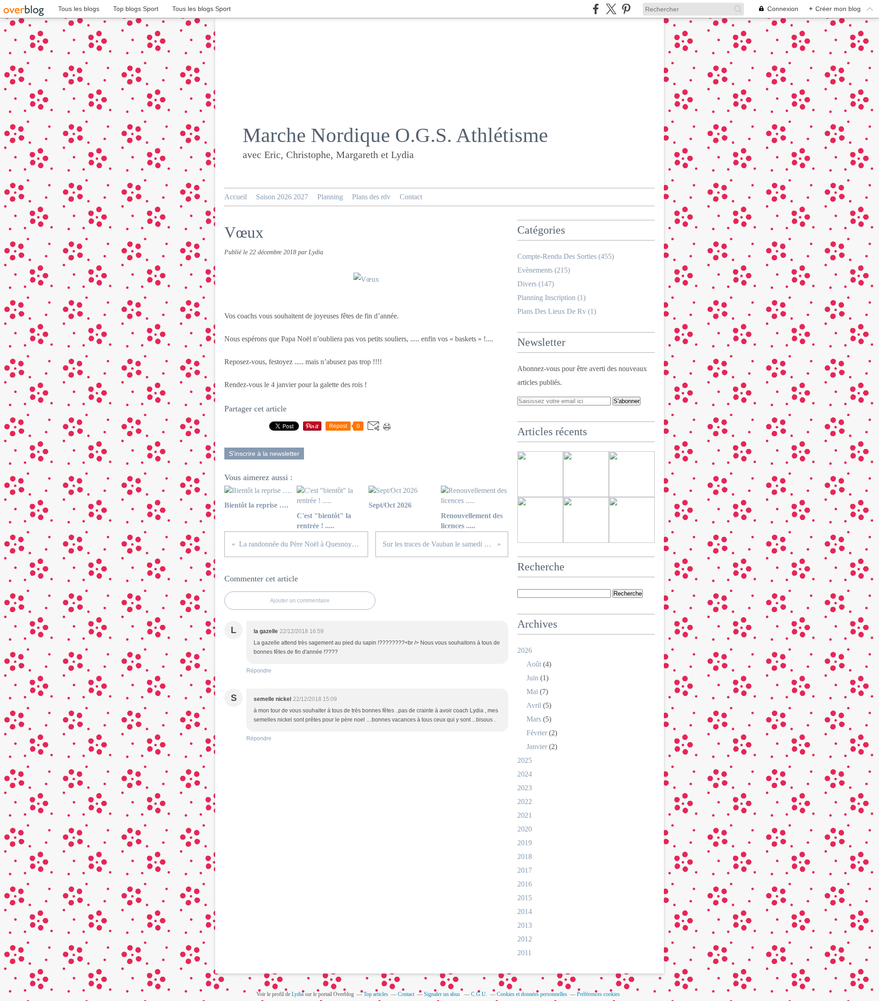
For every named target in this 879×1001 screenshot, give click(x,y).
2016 (524, 884)
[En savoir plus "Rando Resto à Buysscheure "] (586, 520)
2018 (524, 856)
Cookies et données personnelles (532, 994)
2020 (524, 829)
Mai (532, 691)
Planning (330, 197)
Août (533, 664)
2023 (524, 788)
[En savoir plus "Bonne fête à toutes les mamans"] (632, 520)
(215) (543, 270)
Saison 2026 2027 (282, 197)
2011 (524, 953)
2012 (524, 939)
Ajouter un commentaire (300, 600)
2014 (524, 911)
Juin (532, 678)
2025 (524, 760)
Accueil (235, 197)
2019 (524, 843)
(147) (535, 284)
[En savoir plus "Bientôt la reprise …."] (540, 474)
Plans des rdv (371, 197)
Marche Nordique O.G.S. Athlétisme (395, 135)
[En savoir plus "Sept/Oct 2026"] (632, 474)
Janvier (536, 746)
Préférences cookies (598, 994)
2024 (524, 774)
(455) (565, 256)
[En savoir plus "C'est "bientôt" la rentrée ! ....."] (586, 474)
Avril (533, 705)
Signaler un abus (442, 994)
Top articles (376, 994)
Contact (411, 197)
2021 (524, 815)
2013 (524, 925)
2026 (524, 650)
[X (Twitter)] (611, 9)
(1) (551, 297)
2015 (524, 898)
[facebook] (596, 9)
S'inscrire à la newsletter (264, 453)
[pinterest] (626, 9)
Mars (533, 719)
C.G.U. (479, 994)
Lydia (298, 994)
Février (536, 733)
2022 (524, 801)
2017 (524, 870)
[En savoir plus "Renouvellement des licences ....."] (540, 520)
